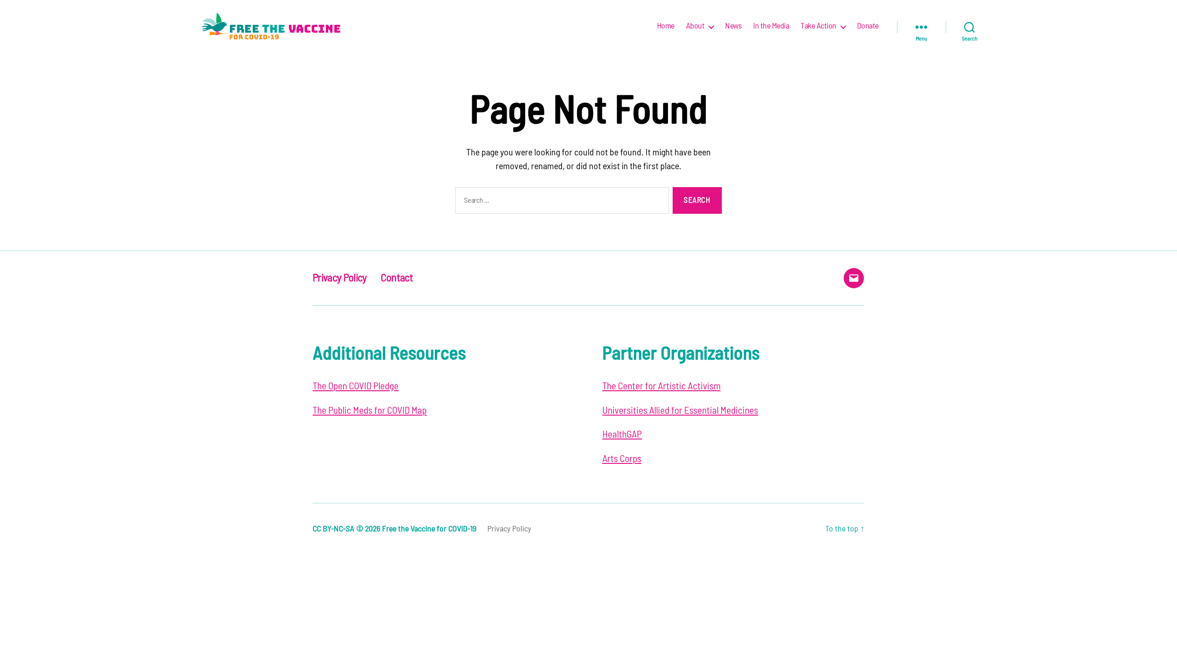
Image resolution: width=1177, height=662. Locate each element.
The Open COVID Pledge (356, 386)
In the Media (771, 26)
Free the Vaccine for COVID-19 (429, 529)
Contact (397, 278)
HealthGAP (622, 434)
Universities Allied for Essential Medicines (680, 411)
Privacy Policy (340, 278)
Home (665, 26)
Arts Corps (621, 459)
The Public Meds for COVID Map (370, 411)
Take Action (818, 26)
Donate (868, 26)
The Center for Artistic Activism (661, 386)
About (695, 26)
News (733, 26)
